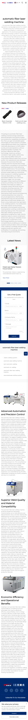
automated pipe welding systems (13, 375)
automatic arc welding (10, 367)
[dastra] (7, 2)
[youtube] (16, 690)
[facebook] (11, 690)
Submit (14, 336)
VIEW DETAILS (7, 113)
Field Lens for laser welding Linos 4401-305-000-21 (21, 122)
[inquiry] (26, 354)
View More (6, 278)
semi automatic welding (10, 364)
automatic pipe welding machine (13, 361)
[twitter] (22, 690)
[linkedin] (6, 690)
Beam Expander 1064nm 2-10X (7, 122)
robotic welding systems (10, 357)
